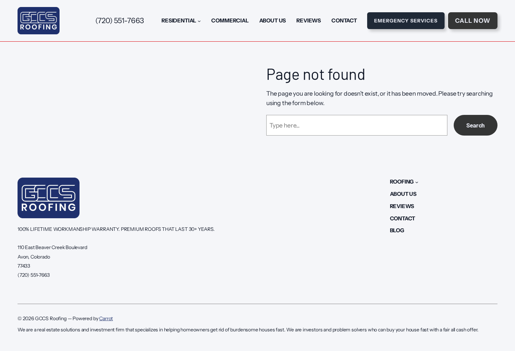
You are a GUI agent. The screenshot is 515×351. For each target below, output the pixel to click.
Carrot (106, 318)
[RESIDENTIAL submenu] (199, 20)
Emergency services (406, 21)
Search (475, 125)
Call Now (472, 20)
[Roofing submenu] (416, 182)
